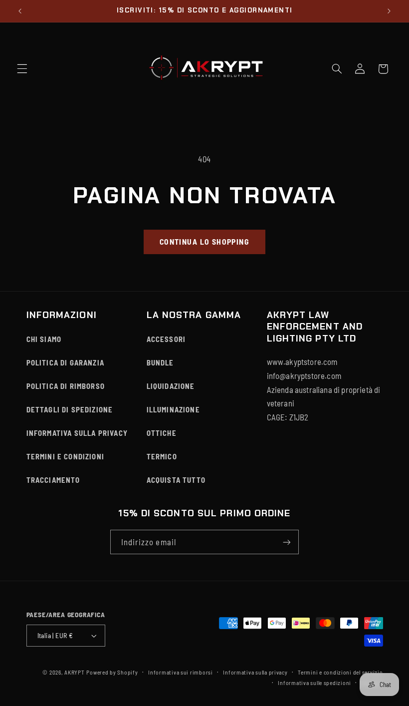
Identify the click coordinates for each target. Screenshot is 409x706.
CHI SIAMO (44, 339)
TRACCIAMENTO (53, 479)
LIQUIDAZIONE (171, 385)
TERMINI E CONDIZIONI (65, 456)
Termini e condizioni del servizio (340, 672)
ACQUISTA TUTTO (176, 479)
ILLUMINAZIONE (173, 409)
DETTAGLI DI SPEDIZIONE (69, 409)
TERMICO (162, 456)
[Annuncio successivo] (389, 11)
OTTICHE (162, 432)
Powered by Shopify (112, 672)
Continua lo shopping (204, 241)
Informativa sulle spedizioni (314, 682)
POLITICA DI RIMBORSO (65, 385)
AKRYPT (74, 672)
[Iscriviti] (286, 542)
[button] (21, 68)
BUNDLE (160, 362)
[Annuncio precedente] (20, 11)
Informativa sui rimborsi (180, 672)
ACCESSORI (166, 339)
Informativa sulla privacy (255, 672)
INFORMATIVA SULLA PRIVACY (77, 432)
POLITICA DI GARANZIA (65, 362)
